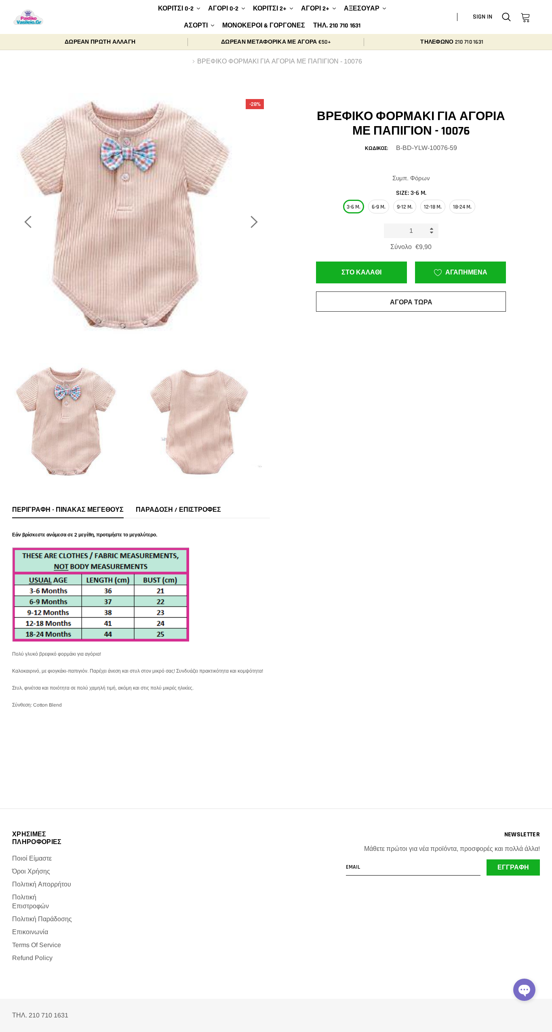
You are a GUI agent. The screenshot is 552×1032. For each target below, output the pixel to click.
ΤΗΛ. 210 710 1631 (336, 25)
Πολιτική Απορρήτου (41, 884)
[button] (524, 990)
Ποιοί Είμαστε (32, 858)
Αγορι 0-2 (223, 8)
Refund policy (32, 957)
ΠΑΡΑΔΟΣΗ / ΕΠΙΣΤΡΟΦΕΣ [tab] (178, 510)
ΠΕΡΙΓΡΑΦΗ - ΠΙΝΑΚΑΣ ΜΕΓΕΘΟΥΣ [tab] (68, 510)
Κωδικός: (376, 149)
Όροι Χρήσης (31, 871)
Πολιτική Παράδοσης (42, 919)
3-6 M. (353, 207)
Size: (411, 193)
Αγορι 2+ (315, 8)
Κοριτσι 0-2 (176, 8)
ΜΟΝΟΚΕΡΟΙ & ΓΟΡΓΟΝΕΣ (263, 25)
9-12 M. (405, 207)
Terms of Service (36, 944)
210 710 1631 (469, 42)
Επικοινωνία (30, 932)
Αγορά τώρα (411, 302)
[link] (506, 17)
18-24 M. (462, 207)
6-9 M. (379, 207)
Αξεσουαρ (361, 8)
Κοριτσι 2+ (270, 8)
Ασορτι (196, 25)
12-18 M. (433, 207)
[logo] (28, 17)
